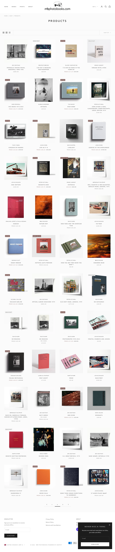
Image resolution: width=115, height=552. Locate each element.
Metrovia (71, 184)
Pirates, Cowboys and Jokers (99, 339)
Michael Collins (16, 299)
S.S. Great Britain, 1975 (71, 456)
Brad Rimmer (44, 221)
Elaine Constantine (71, 65)
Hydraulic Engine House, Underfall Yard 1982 (16, 68)
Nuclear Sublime (16, 301)
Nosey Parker (16, 262)
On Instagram (99, 301)
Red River (71, 415)
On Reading (16, 339)
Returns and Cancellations (53, 525)
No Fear (99, 223)
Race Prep (99, 378)
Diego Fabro (44, 453)
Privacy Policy (50, 519)
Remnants (99, 415)
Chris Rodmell (16, 104)
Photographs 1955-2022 (71, 339)
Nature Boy (43, 223)
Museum (16, 223)
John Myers (43, 145)
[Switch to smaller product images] (6, 32)
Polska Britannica (16, 378)
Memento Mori (43, 184)
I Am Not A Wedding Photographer (43, 68)
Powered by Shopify (55, 545)
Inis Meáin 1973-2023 (15, 106)
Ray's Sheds (43, 415)
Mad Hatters (16, 184)
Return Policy (50, 522)
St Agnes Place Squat (99, 493)
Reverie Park (44, 456)
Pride (71, 378)
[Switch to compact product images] (9, 32)
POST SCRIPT (43, 378)
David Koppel (71, 145)
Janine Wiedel (99, 490)
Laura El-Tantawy (43, 375)
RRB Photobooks (44, 65)
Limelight (71, 147)
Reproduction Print (99, 182)
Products (17, 15)
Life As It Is (44, 147)
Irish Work (71, 106)
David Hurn (71, 221)
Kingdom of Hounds (16, 147)
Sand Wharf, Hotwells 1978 (99, 456)
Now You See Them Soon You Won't (71, 263)
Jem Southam (16, 65)
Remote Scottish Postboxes (16, 456)
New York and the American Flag (71, 224)
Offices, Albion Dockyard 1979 (43, 301)
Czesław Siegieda (16, 375)
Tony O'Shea (16, 145)
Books (14, 6)
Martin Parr (71, 375)
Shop (11, 15)
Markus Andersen (43, 104)
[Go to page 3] (68, 504)
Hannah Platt (16, 260)
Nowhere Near (99, 262)
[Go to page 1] (46, 504)
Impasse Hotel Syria (99, 67)
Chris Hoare (43, 490)
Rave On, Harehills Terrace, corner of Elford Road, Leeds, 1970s (16, 417)
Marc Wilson (99, 412)
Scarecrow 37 (16, 493)
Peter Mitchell (99, 104)
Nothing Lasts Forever (43, 262)
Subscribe (95, 544)
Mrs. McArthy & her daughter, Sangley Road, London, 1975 (99, 185)
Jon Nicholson (15, 182)
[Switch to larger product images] (3, 32)
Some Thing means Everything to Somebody (71, 494)
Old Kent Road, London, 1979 (71, 301)
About (30, 6)
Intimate (44, 106)
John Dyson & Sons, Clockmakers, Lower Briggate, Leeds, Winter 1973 (99, 108)
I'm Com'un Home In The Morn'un (71, 68)
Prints (22, 6)
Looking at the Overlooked (99, 147)
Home (6, 6)
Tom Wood (71, 104)
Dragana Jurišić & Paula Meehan (16, 221)
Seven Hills (44, 493)
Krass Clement (99, 65)
